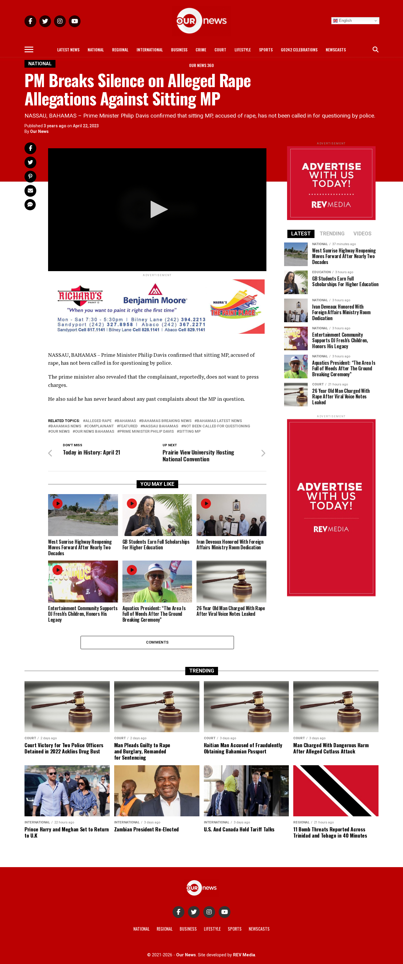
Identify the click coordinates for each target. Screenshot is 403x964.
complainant (100, 426)
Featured (128, 426)
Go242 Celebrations (299, 49)
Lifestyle (243, 49)
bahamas (126, 421)
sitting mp (190, 432)
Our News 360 (201, 65)
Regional (120, 49)
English (345, 20)
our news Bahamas (94, 432)
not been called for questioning (217, 426)
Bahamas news (65, 426)
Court (220, 49)
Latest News (68, 49)
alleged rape (98, 421)
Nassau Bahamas (160, 426)
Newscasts (336, 49)
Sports (266, 49)
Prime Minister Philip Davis (146, 432)
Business (179, 49)
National (96, 49)
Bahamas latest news (219, 421)
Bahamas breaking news (166, 421)
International (150, 49)
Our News (39, 131)
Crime (201, 49)
